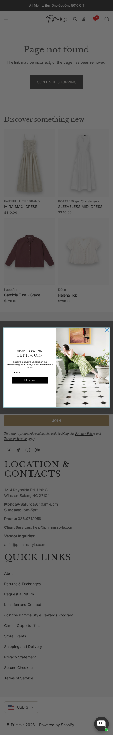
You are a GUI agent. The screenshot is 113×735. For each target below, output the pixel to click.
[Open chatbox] (101, 724)
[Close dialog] (107, 330)
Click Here (29, 380)
